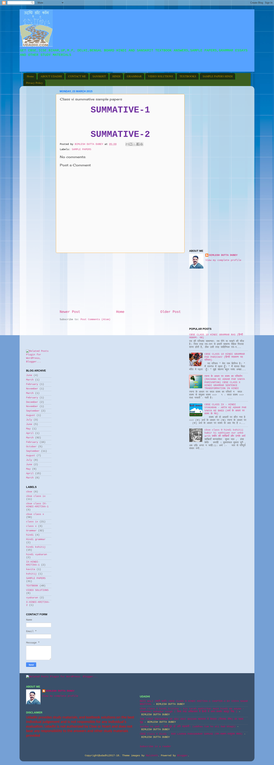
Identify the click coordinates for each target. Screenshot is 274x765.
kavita (30, 569)
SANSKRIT (99, 76)
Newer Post (70, 312)
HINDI (116, 76)
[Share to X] (134, 144)
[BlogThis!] (131, 144)
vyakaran (32, 597)
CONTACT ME (77, 76)
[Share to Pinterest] (141, 144)
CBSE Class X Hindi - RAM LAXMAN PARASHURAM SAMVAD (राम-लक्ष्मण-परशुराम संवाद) (191, 734)
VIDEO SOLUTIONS (160, 76)
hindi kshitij (35, 547)
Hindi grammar (35, 539)
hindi (30, 535)
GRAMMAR (134, 76)
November (32, 388)
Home (30, 76)
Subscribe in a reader (155, 746)
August (30, 415)
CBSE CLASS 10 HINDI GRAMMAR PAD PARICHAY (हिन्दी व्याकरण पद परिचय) (224, 357)
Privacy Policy (34, 83)
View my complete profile (223, 260)
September (33, 411)
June (29, 375)
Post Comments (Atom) (95, 319)
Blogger (182, 755)
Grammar (31, 530)
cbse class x (35, 514)
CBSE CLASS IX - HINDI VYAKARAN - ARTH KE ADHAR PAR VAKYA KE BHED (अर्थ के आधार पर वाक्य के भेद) (225, 409)
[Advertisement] (68, 69)
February (32, 384)
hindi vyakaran (36, 554)
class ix (32, 521)
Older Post (170, 312)
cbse (29, 491)
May (28, 428)
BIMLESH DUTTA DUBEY (223, 255)
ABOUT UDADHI (51, 76)
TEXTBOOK (32, 585)
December (32, 402)
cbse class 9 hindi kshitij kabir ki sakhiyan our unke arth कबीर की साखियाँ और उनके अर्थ (224, 432)
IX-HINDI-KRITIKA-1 (33, 563)
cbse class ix (35, 496)
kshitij (31, 573)
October (31, 446)
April (30, 433)
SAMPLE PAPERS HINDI (218, 76)
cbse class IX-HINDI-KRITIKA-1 (37, 505)
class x (31, 526)
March (30, 379)
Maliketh (152, 755)
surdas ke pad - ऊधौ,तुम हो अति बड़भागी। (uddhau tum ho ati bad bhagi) (188, 726)
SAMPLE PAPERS (81, 149)
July (29, 419)
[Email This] (127, 144)
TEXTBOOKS (187, 76)
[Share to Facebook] (138, 144)
